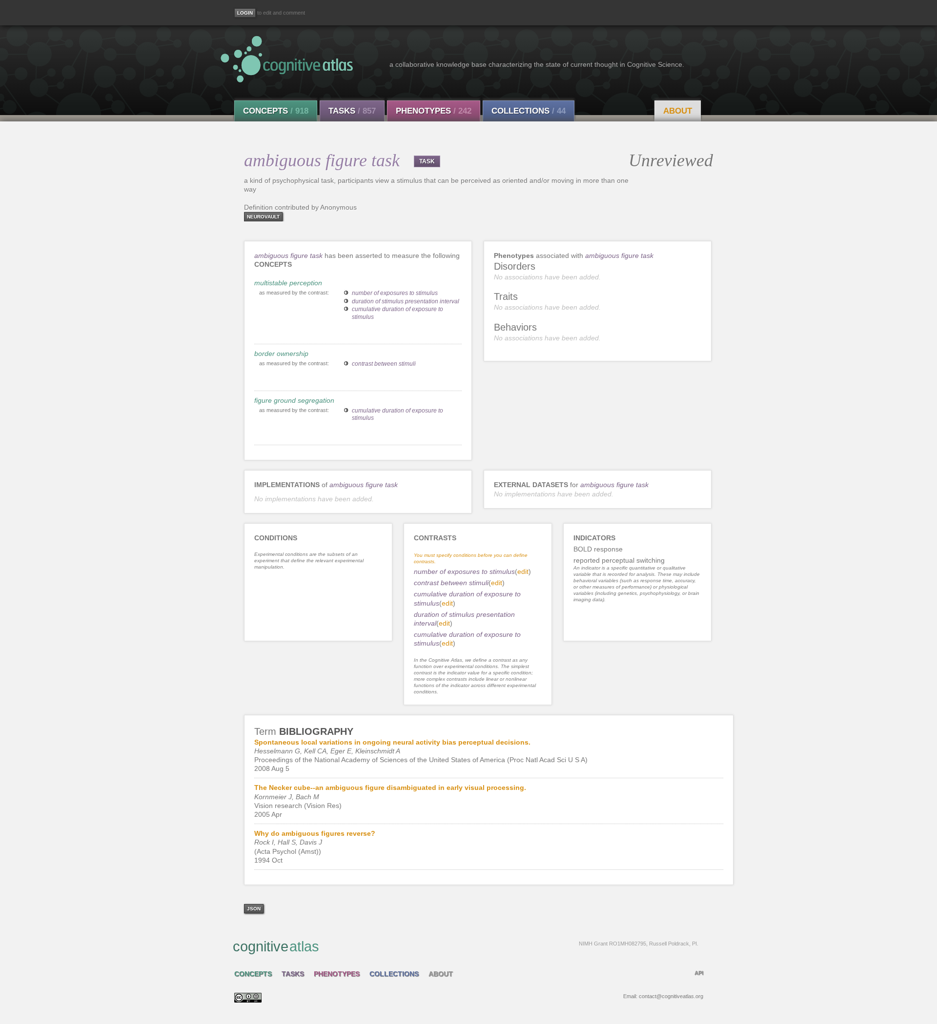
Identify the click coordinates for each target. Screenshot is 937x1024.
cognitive (465, 946)
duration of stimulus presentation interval (405, 301)
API (698, 973)
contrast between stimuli (384, 363)
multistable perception (288, 283)
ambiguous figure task (288, 255)
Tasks (352, 111)
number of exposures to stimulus (395, 293)
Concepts (275, 111)
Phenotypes (433, 111)
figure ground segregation (294, 400)
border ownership (281, 353)
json (254, 908)
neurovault (263, 216)
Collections (528, 111)
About (677, 111)
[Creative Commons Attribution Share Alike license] (248, 1000)
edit (523, 571)
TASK (427, 161)
